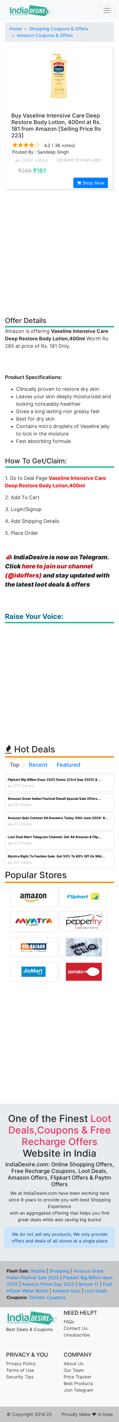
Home (15, 28)
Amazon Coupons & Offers (45, 35)
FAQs (69, 1321)
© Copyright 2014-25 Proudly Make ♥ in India (60, 1414)
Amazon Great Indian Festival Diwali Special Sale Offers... (54, 798)
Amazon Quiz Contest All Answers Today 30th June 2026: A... (58, 818)
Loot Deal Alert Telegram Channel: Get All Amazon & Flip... (55, 837)
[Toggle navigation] (107, 10)
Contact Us (75, 1328)
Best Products (78, 1383)
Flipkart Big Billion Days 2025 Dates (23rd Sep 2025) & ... (55, 779)
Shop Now (92, 183)
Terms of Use (20, 1370)
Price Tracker (77, 1377)
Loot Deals (95, 1290)
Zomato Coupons (47, 1297)
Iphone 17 (89, 1284)
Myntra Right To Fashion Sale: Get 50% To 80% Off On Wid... (56, 856)
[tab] (14, 766)
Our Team (74, 1370)
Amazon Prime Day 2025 (48, 1284)
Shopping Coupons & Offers (58, 28)
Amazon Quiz (66, 1290)
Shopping (59, 1271)
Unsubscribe (77, 1335)
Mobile (38, 1271)
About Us (73, 1363)
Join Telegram (78, 1390)
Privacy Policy (21, 1363)
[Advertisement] (59, 252)
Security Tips (19, 1377)
